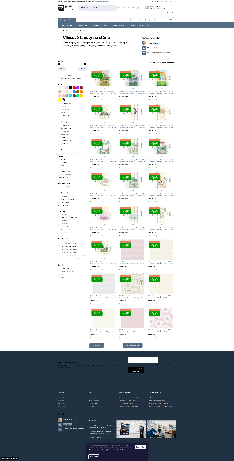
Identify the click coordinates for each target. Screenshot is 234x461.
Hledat (118, 8)
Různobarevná (66, 115)
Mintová (64, 106)
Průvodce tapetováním (157, 400)
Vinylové (61, 400)
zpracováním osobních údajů (160, 365)
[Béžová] (59, 87)
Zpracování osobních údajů (128, 406)
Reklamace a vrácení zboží (128, 398)
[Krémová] (63, 91)
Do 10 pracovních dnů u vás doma (73, 255)
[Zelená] (77, 95)
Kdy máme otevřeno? (102, 1)
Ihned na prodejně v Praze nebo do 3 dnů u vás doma (72, 242)
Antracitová (65, 125)
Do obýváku (65, 193)
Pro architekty (93, 403)
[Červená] (74, 87)
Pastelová (64, 134)
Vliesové (64, 223)
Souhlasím (140, 447)
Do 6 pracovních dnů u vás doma (72, 259)
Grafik (63, 159)
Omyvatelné (65, 214)
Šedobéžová (65, 131)
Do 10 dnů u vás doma (69, 249)
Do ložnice (65, 190)
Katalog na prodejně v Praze (71, 78)
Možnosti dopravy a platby (128, 400)
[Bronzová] (66, 87)
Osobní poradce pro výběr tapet (160, 406)
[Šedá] (66, 95)
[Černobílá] (63, 99)
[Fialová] (77, 87)
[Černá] (70, 87)
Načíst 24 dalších (132, 345)
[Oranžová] (81, 91)
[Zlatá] (81, 95)
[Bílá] (63, 87)
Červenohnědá (66, 128)
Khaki (63, 112)
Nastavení (94, 456)
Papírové (61, 403)
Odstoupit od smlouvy (9, 458)
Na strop (64, 196)
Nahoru (98, 345)
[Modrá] (74, 91)
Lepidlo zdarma (66, 75)
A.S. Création (65, 268)
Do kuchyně (65, 186)
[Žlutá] (59, 99)
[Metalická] (70, 91)
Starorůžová (65, 109)
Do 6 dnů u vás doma (68, 246)
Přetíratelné (65, 226)
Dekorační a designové (69, 217)
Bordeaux (64, 143)
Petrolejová (65, 122)
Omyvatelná (65, 230)
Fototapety (62, 406)
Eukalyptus (65, 147)
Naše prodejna (94, 400)
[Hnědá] (81, 87)
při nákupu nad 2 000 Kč (158, 7)
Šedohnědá (65, 118)
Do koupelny (65, 202)
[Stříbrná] (63, 95)
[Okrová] (77, 91)
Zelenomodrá (66, 140)
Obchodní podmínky (126, 403)
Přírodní (64, 168)
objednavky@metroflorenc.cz (159, 53)
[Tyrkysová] (70, 95)
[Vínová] (74, 95)
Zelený (63, 137)
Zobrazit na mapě (95, 437)
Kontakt (91, 406)
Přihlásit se (134, 369)
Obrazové (64, 220)
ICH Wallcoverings (67, 271)
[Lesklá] (66, 91)
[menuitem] (67, 20)
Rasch (63, 277)
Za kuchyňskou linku (68, 199)
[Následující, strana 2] (167, 345)
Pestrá (63, 150)
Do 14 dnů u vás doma (69, 252)
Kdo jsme (92, 398)
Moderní (64, 162)
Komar (63, 274)
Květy (63, 165)
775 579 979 (156, 1)
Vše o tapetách (154, 398)
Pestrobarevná (66, 103)
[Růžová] (59, 95)
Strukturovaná (66, 174)
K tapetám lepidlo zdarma (158, 403)
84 (173, 345)
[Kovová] (59, 91)
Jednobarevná (66, 171)
